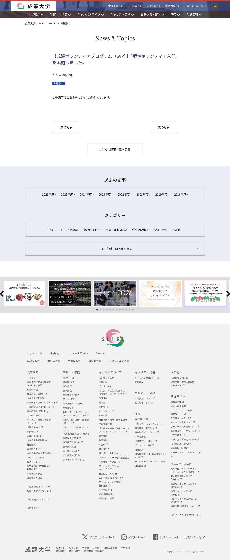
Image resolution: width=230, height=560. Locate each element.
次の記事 (164, 127)
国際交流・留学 (145, 393)
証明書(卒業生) (106, 494)
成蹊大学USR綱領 (35, 398)
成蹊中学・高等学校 (94, 550)
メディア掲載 (70, 230)
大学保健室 (104, 448)
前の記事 (66, 127)
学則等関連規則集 (71, 455)
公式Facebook (169, 537)
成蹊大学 (37, 549)
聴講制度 (103, 415)
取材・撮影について (37, 499)
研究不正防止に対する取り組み (150, 461)
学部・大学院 (71, 372)
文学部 (66, 390)
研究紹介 (139, 465)
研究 (138, 414)
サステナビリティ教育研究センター (181, 412)
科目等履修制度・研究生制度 (113, 419)
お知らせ (59, 83)
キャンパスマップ (35, 457)
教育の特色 (32, 389)
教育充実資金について (38, 490)
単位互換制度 (105, 423)
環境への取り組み (179, 464)
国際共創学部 (69, 394)
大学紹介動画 (33, 415)
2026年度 (48, 194)
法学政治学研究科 (72, 442)
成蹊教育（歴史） (36, 393)
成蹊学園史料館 (178, 448)
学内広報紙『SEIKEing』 (39, 411)
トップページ (34, 353)
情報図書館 (176, 401)
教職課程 (103, 440)
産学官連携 (140, 436)
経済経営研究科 (71, 437)
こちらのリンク (76, 97)
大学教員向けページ (73, 459)
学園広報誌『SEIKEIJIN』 (39, 406)
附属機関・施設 (34, 473)
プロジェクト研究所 (144, 445)
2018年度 (180, 194)
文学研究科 (68, 446)
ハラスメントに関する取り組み (181, 493)
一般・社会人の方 (194, 6)
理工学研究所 (177, 435)
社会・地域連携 (115, 230)
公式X (102, 537)
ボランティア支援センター (184, 426)
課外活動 (103, 398)
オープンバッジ (106, 411)
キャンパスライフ (110, 372)
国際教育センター (144, 398)
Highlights (56, 353)
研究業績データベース (146, 432)
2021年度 (142, 194)
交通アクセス (33, 461)
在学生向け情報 (106, 498)
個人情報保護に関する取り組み (181, 478)
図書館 (102, 444)
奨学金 (102, 402)
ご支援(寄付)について (37, 486)
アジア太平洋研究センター (184, 439)
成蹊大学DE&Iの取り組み (39, 453)
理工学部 (67, 399)
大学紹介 (32, 372)
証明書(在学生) (106, 489)
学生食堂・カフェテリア (111, 461)
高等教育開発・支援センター (185, 430)
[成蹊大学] (35, 6)
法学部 (66, 386)
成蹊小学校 (74, 550)
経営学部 (67, 381)
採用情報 (31, 508)
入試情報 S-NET (178, 377)
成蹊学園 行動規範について (184, 506)
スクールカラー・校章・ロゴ (41, 402)
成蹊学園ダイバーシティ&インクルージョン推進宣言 (184, 470)
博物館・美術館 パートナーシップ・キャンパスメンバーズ (114, 430)
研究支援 (139, 449)
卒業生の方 (152, 6)
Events (100, 353)
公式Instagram (137, 537)
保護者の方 (171, 6)
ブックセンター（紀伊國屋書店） (115, 457)
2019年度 (161, 194)
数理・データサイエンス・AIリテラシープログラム (76, 414)
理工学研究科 (69, 450)
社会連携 (31, 444)
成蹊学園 (60, 550)
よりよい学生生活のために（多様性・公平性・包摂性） (113, 392)
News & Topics (79, 353)
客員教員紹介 (33, 435)
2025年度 (67, 194)
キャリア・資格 (145, 372)
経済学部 (67, 377)
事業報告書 (32, 448)
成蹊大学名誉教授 (36, 440)
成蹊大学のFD (34, 427)
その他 (176, 230)
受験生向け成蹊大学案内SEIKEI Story (39, 383)
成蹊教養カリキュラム (73, 403)
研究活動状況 (141, 419)
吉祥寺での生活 (106, 377)
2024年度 (86, 194)
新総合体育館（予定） (109, 477)
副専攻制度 (68, 407)
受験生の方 (114, 6)
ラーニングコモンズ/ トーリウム (109, 467)
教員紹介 (31, 431)
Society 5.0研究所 (179, 443)
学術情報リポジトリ (145, 427)
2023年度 (105, 194)
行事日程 (103, 381)
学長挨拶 (31, 377)
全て (51, 230)
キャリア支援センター (146, 377)
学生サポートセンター (109, 453)
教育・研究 (92, 230)
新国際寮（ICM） (107, 473)
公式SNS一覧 (193, 537)
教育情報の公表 (34, 477)
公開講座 (103, 435)
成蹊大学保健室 (178, 406)
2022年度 (124, 194)
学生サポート (105, 386)
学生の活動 (139, 230)
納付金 (102, 406)
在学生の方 (133, 6)
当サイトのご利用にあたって (185, 514)
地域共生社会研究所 (145, 440)
